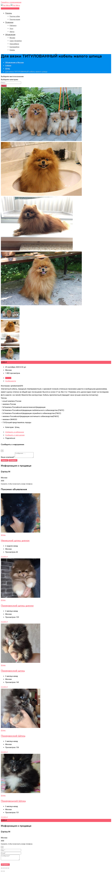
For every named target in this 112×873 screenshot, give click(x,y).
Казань (12, 50)
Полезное (9, 22)
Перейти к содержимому (11, 2)
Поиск (4, 86)
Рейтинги (13, 25)
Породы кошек (15, 19)
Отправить (12, 460)
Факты (12, 32)
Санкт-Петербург (16, 41)
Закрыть (4, 460)
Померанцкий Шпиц (13, 801)
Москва (12, 38)
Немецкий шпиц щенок (15, 540)
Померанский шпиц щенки (17, 605)
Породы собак (15, 16)
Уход (11, 28)
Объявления (10, 35)
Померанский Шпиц (13, 736)
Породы (8, 13)
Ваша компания (7, 457)
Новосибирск (14, 44)
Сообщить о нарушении (14, 435)
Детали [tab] (8, 378)
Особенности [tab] (10, 381)
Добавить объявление (10, 8)
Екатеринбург (14, 47)
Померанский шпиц (13, 670)
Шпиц (3, 535)
